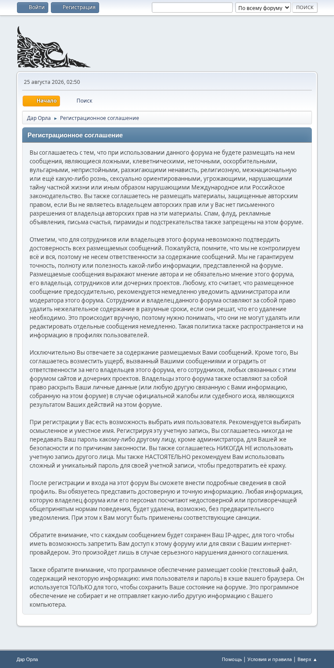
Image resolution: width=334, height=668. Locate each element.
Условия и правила (269, 659)
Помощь (232, 659)
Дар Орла (27, 659)
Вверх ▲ (307, 659)
